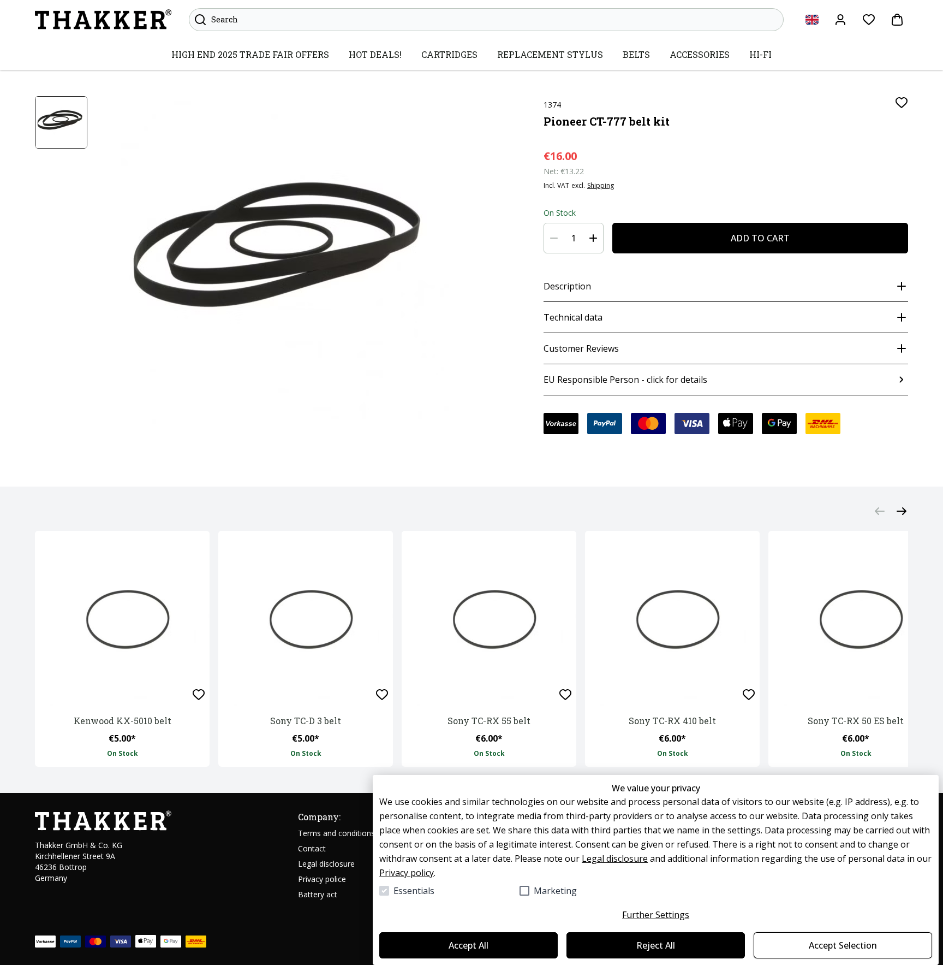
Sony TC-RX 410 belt (672, 720)
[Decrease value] (554, 238)
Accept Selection (843, 945)
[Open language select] (812, 20)
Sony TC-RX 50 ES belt (856, 720)
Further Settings (655, 915)
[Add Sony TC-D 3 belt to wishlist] (382, 695)
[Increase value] (593, 238)
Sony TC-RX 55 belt (488, 720)
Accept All (468, 945)
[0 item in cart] (897, 20)
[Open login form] (840, 20)
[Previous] (879, 511)
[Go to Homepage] (103, 19)
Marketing (555, 891)
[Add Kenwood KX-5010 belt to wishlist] (199, 695)
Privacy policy (406, 873)
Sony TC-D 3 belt (305, 720)
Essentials (413, 891)
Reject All (655, 945)
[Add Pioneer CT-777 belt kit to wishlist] (901, 102)
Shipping (600, 185)
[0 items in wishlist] (869, 20)
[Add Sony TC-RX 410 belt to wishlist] (749, 695)
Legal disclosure (615, 858)
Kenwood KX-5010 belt (122, 720)
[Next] (901, 511)
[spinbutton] (573, 238)
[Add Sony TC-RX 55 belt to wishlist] (565, 695)
